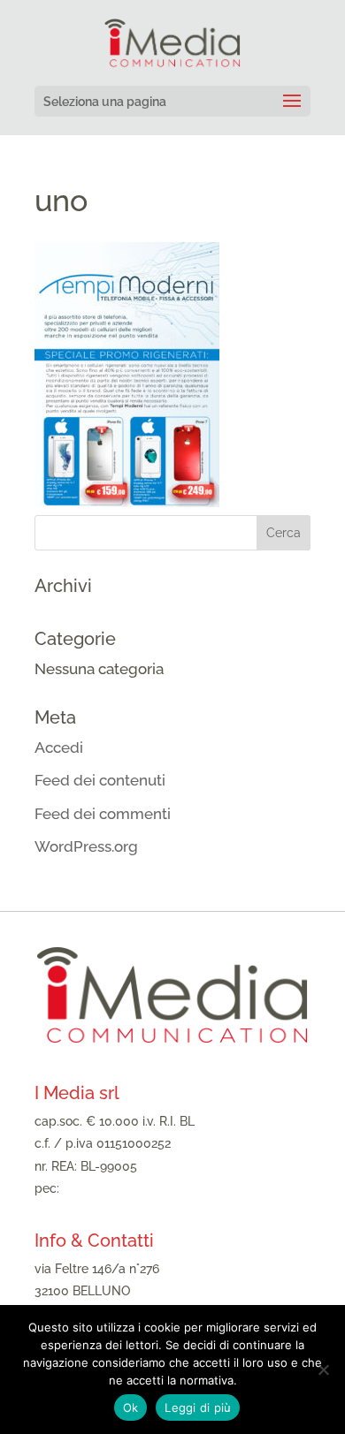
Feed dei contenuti (99, 780)
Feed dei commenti (102, 814)
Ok (131, 1407)
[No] (323, 1369)
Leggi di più (198, 1407)
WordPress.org (86, 846)
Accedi (58, 747)
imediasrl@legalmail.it (126, 1188)
